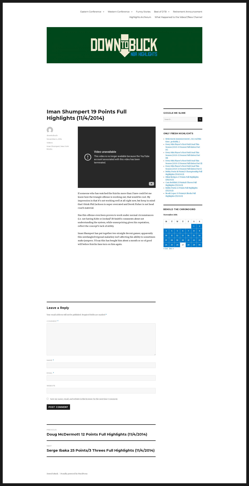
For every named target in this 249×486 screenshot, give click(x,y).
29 (194, 245)
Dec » (171, 249)
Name (50, 360)
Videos (50, 143)
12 (177, 235)
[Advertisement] (124, 89)
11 (172, 235)
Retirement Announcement (187, 12)
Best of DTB (160, 12)
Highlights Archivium (140, 17)
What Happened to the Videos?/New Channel (178, 17)
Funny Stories (143, 12)
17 (166, 240)
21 (188, 240)
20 (183, 240)
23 (199, 240)
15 (194, 235)
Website (51, 386)
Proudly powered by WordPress (73, 474)
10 (166, 235)
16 (199, 235)
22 (194, 240)
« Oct (165, 249)
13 (183, 235)
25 (172, 245)
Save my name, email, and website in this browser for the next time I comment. (84, 399)
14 (188, 235)
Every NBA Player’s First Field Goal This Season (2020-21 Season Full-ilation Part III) (182, 155)
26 (177, 245)
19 (177, 240)
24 (166, 245)
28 (188, 245)
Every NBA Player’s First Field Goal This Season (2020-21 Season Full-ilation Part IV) (182, 147)
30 (199, 245)
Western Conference (119, 12)
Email (50, 373)
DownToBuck (52, 474)
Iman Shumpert (53, 146)
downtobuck (52, 135)
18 (172, 240)
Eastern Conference (90, 12)
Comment (52, 321)
